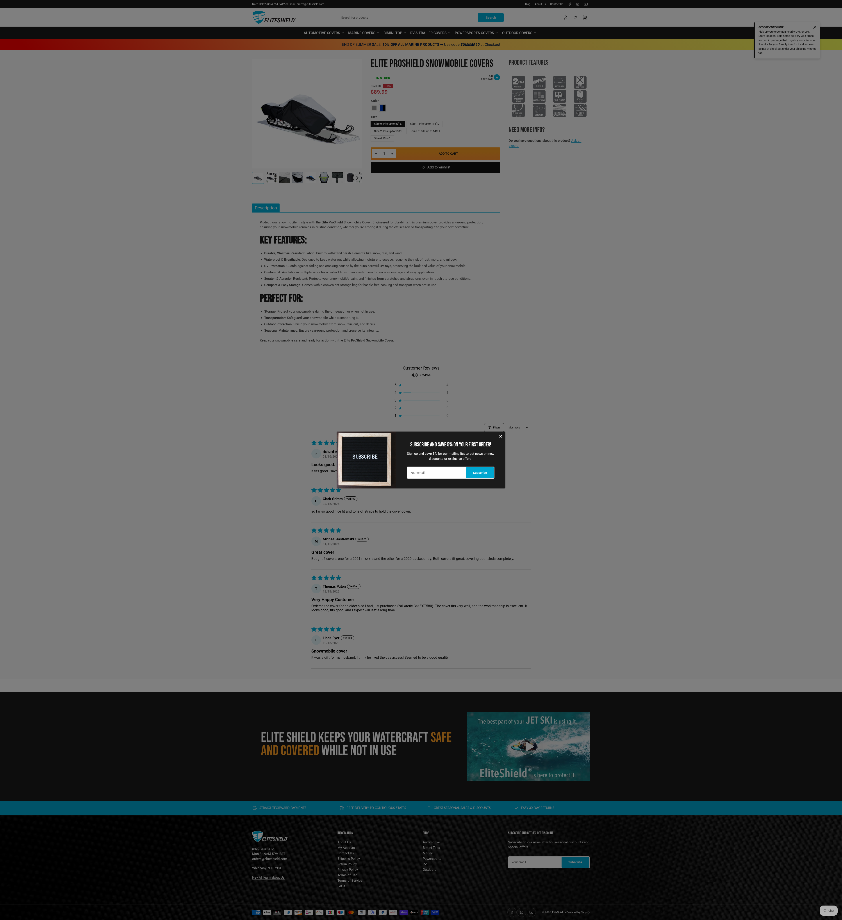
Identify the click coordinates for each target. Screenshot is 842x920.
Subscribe (480, 472)
